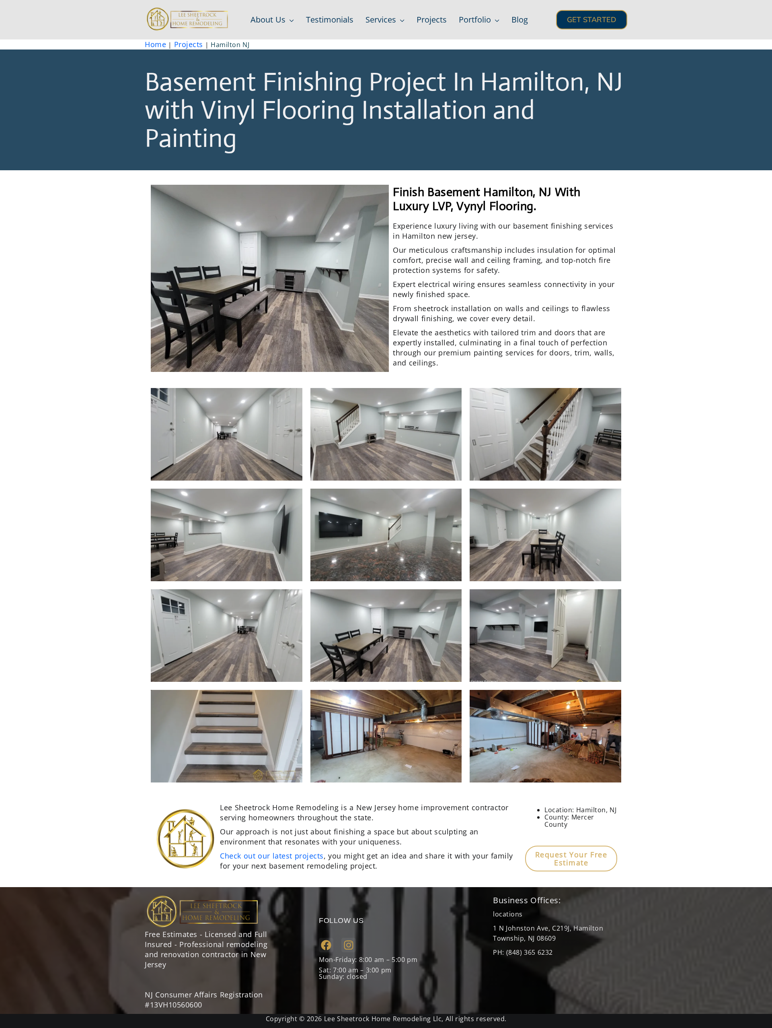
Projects (188, 44)
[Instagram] (348, 945)
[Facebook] (326, 945)
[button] (289, 19)
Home (155, 44)
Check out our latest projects (272, 856)
